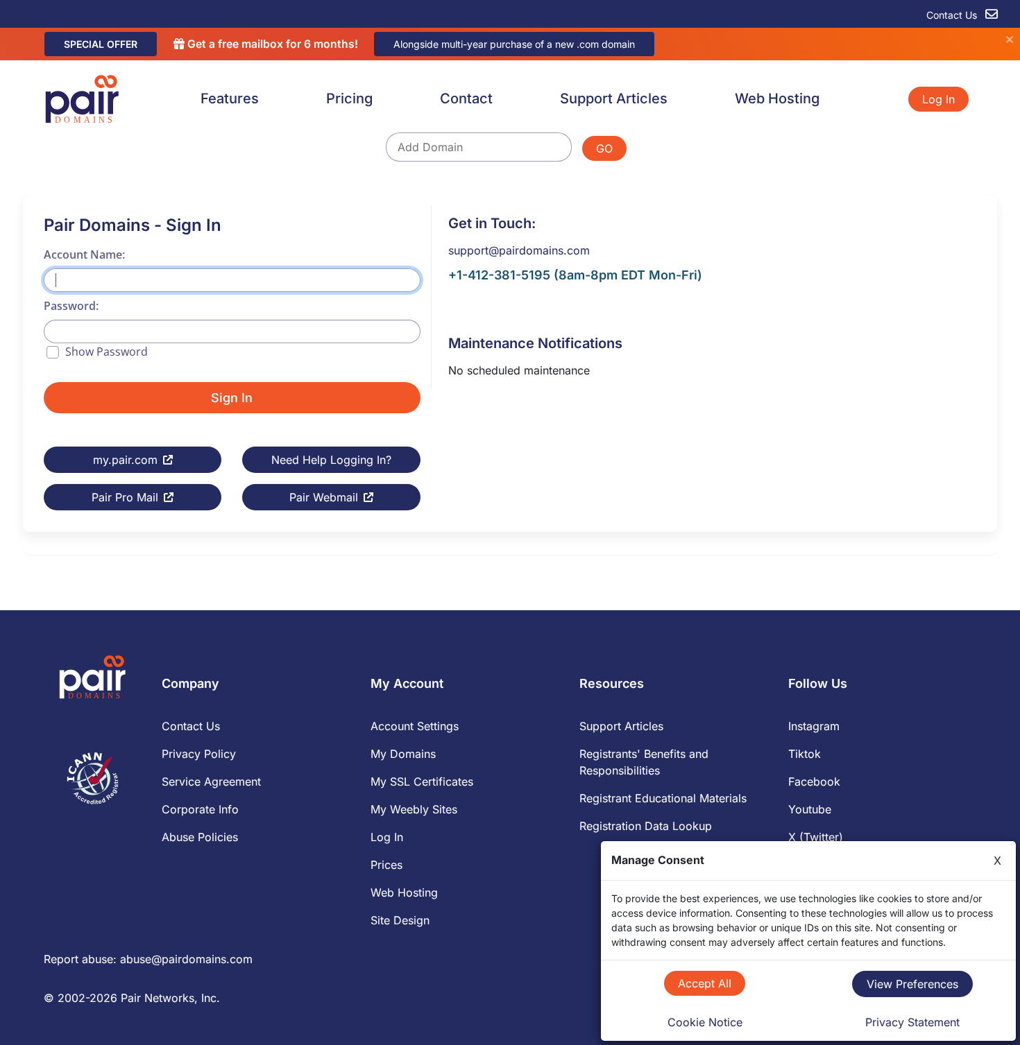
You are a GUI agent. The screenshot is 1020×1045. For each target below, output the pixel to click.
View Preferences (912, 984)
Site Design (400, 920)
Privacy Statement (912, 1022)
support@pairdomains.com (519, 250)
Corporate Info (200, 809)
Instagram (814, 726)
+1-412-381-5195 (499, 275)
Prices (386, 865)
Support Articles (614, 98)
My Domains (403, 754)
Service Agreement (211, 781)
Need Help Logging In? (331, 460)
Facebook (814, 781)
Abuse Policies (200, 837)
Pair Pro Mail (125, 497)
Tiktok (804, 754)
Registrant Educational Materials (663, 798)
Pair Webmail (323, 497)
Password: (71, 305)
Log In (938, 99)
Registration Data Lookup (645, 826)
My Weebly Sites (414, 809)
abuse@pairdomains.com (186, 959)
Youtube (809, 809)
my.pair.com (125, 460)
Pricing (349, 98)
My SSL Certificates (422, 781)
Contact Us (953, 15)
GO (604, 148)
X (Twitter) (815, 837)
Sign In (232, 397)
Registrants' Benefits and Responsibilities (643, 762)
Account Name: (84, 254)
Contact (466, 98)
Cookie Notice (705, 1022)
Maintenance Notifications (535, 343)
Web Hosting (777, 98)
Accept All (704, 983)
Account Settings (415, 726)
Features (230, 98)
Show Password (106, 351)
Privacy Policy (199, 754)
